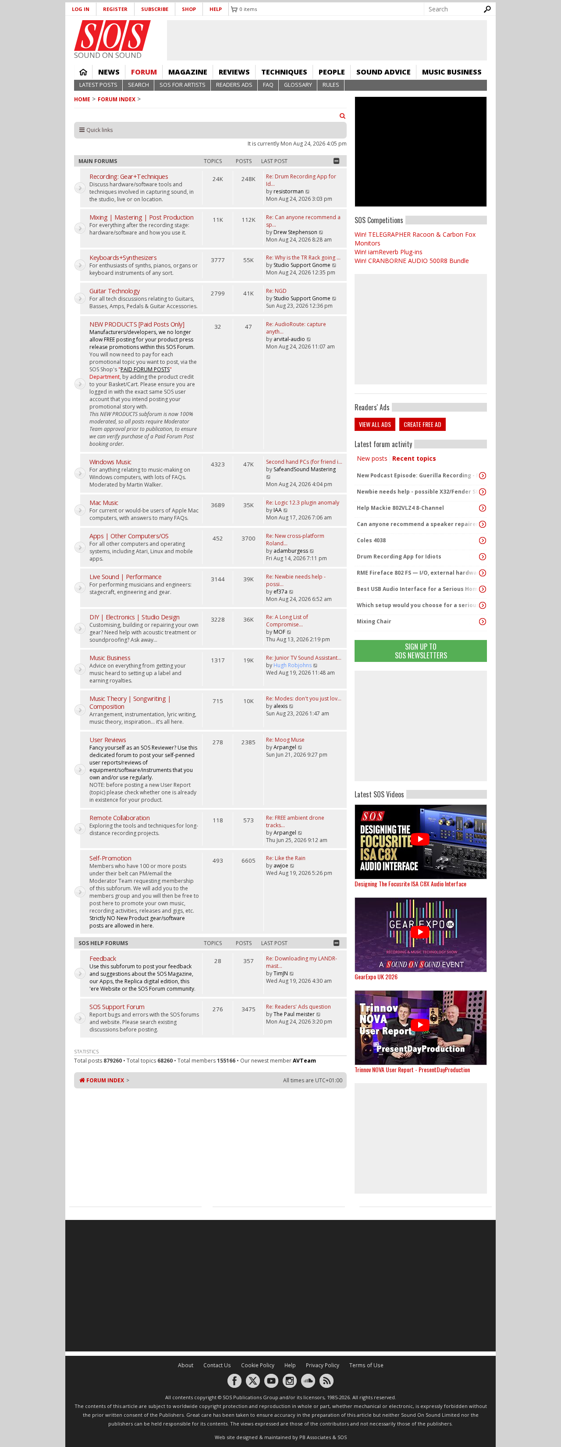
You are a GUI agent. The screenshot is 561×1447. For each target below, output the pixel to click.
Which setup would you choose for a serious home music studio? (418, 605)
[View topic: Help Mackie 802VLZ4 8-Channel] (482, 508)
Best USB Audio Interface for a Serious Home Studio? (418, 589)
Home (83, 72)
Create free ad (422, 424)
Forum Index (116, 99)
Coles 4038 (371, 540)
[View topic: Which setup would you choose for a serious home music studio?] (482, 605)
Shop (189, 9)
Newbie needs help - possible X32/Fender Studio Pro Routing (418, 491)
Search (138, 85)
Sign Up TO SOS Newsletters (421, 651)
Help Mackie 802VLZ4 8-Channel (400, 508)
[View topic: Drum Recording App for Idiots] (482, 557)
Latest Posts (98, 85)
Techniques (284, 72)
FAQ (268, 85)
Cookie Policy (257, 1365)
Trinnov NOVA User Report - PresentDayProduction (412, 1069)
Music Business (452, 72)
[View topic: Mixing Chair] (482, 622)
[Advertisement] (420, 726)
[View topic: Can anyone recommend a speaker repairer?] (482, 524)
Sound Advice (383, 72)
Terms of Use (366, 1365)
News (109, 72)
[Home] (112, 35)
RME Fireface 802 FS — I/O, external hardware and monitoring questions (418, 572)
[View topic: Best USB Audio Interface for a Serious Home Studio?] (482, 589)
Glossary (298, 85)
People (332, 72)
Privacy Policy (322, 1365)
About (185, 1365)
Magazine (187, 72)
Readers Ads (234, 85)
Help (215, 9)
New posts (372, 458)
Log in (80, 9)
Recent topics (414, 458)
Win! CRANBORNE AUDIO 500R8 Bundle (412, 260)
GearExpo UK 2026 (376, 976)
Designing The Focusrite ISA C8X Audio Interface (410, 883)
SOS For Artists (183, 85)
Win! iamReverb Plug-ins (389, 252)
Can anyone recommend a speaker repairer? (418, 524)
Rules (331, 85)
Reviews (234, 72)
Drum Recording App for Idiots (399, 556)
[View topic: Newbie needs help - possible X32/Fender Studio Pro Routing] (482, 492)
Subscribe (154, 9)
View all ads (375, 424)
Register (115, 9)
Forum (144, 72)
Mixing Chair (374, 621)
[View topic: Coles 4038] (482, 540)
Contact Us (217, 1365)
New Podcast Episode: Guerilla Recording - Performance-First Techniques (418, 475)
